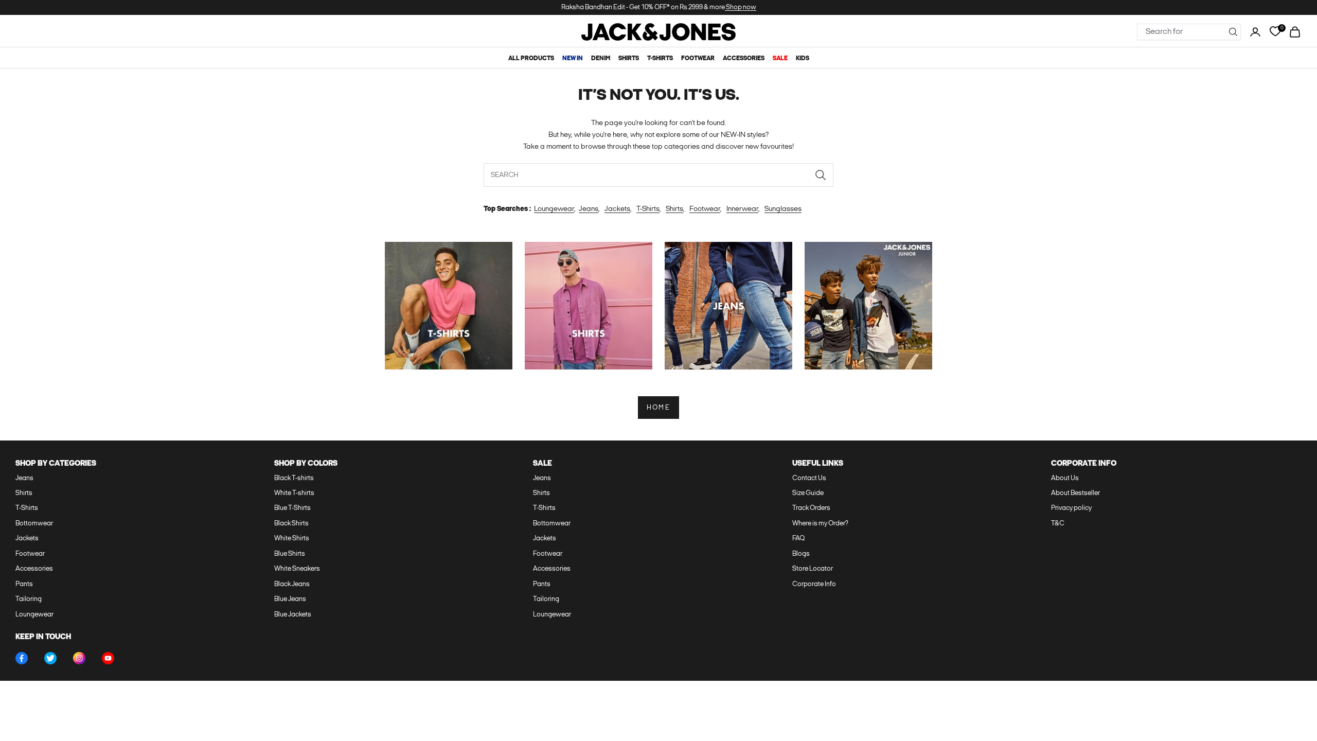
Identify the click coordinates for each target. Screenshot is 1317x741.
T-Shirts (648, 209)
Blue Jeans (290, 599)
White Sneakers (297, 569)
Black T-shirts (294, 478)
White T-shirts (294, 493)
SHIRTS (628, 59)
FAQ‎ (798, 538)
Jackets (617, 209)
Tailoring (28, 599)
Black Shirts (291, 523)
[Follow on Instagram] (79, 658)
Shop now (740, 7)
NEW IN (572, 59)
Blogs (801, 554)
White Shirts (291, 538)
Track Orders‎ (811, 508)
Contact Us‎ (809, 478)
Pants (24, 584)
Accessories (34, 569)
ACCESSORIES (743, 59)
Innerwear (742, 209)
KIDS (802, 59)
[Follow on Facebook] (21, 658)
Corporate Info (814, 584)
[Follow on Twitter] (50, 658)
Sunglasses (783, 209)
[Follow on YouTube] (108, 658)
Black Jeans (292, 584)
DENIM (600, 59)
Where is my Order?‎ (820, 523)
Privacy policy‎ (1071, 508)
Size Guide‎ (808, 493)
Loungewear (554, 209)
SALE (780, 59)
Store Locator (812, 569)
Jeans (588, 209)
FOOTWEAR (698, 59)
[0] (1275, 32)
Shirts (674, 209)
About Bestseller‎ (1075, 493)
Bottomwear (34, 523)
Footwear (704, 209)
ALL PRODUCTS (531, 59)
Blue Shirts (289, 554)
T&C (1057, 523)
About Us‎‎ (1065, 478)
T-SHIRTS (660, 59)
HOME (658, 407)
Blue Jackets (292, 614)
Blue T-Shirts (292, 508)
